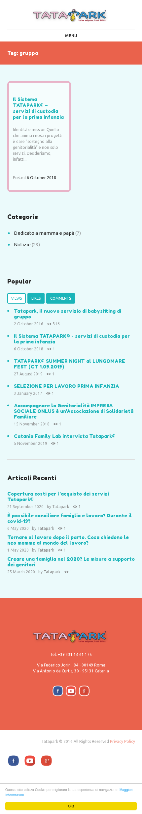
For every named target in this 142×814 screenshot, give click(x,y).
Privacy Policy (122, 741)
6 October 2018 (41, 178)
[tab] (16, 297)
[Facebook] (58, 691)
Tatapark (60, 506)
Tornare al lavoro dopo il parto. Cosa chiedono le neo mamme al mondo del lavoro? (68, 540)
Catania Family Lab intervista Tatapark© (65, 436)
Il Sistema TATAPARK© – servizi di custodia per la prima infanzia (38, 108)
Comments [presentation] (60, 298)
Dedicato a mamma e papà (44, 233)
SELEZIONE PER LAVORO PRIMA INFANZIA (66, 386)
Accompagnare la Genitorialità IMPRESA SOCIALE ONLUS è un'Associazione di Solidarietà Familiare (73, 411)
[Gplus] (84, 691)
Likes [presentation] (36, 298)
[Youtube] (71, 691)
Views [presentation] (16, 298)
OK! (71, 805)
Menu (71, 36)
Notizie (22, 244)
